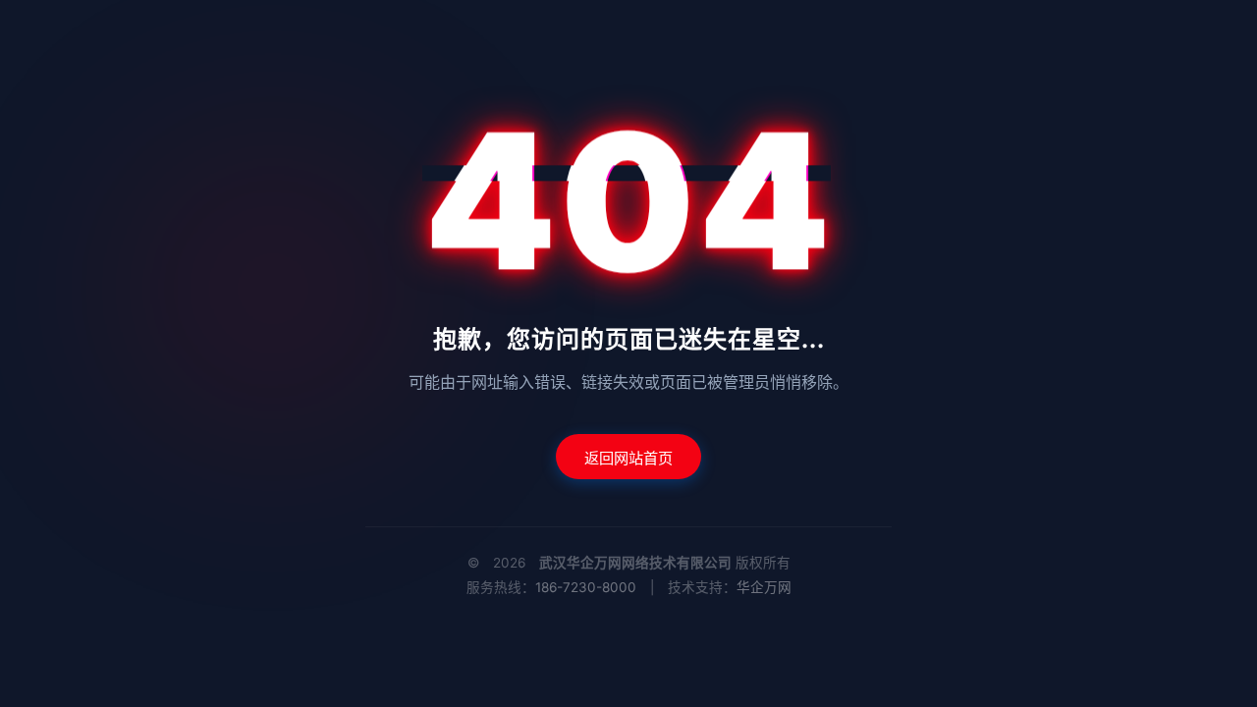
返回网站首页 (628, 458)
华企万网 (764, 587)
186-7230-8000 (585, 587)
